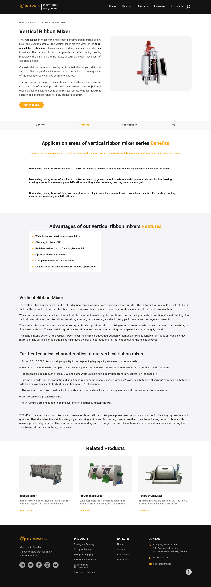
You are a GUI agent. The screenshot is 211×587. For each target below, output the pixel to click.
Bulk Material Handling (85, 559)
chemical (40, 48)
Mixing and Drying (83, 549)
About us (127, 6)
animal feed (26, 48)
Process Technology (84, 572)
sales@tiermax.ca (51, 8)
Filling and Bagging (83, 554)
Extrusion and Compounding (81, 565)
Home (112, 6)
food (97, 44)
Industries (159, 6)
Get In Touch (31, 104)
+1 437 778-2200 (50, 5)
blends (174, 419)
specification (129, 124)
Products (143, 6)
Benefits (41, 124)
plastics (96, 48)
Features (84, 124)
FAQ (173, 124)
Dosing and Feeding (84, 544)
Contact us (177, 6)
